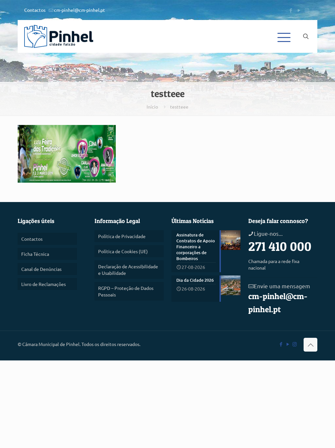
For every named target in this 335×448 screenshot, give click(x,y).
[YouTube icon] (298, 10)
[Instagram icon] (307, 10)
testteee (179, 107)
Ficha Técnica (35, 254)
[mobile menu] (283, 36)
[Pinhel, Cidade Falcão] (58, 36)
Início (152, 107)
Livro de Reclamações (43, 284)
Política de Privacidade (122, 236)
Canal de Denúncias (41, 269)
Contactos (34, 10)
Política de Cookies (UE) (123, 251)
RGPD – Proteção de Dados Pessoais (125, 291)
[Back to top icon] (310, 345)
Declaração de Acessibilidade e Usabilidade (128, 269)
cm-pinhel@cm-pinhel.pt (79, 10)
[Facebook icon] (290, 10)
